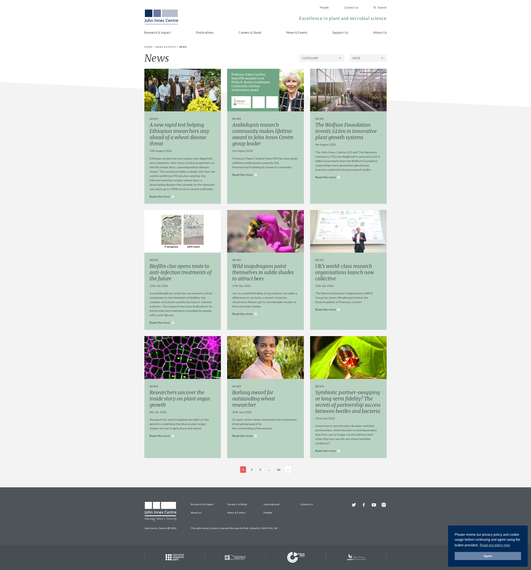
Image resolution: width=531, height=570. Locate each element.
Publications (205, 32)
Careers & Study (250, 32)
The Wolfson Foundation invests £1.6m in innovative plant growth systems (346, 131)
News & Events (296, 32)
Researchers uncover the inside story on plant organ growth (180, 398)
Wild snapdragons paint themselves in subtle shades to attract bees (263, 272)
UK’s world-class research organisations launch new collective (344, 272)
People (324, 7)
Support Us (340, 32)
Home (148, 46)
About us (196, 512)
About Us (380, 32)
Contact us (351, 7)
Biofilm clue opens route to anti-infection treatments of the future (181, 272)
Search (382, 7)
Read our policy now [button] (495, 545)
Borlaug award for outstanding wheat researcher (253, 398)
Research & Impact (157, 32)
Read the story (160, 196)
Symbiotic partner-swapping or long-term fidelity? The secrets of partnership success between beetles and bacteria (348, 401)
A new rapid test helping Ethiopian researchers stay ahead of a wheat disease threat (179, 134)
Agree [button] (488, 556)
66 (278, 469)
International (272, 504)
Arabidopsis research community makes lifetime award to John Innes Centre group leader (263, 134)
